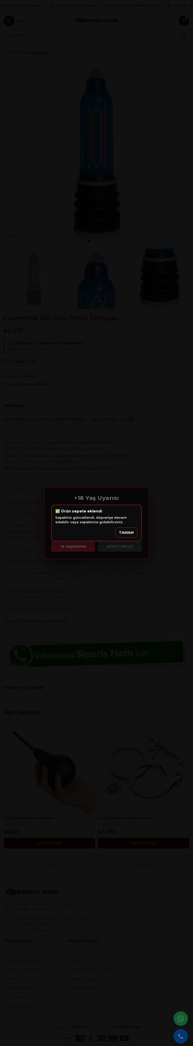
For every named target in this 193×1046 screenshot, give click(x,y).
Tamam (126, 532)
